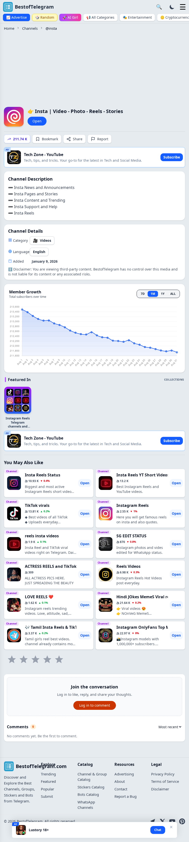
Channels (30, 28)
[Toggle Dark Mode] (172, 6)
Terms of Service (165, 781)
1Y (162, 294)
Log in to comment (94, 705)
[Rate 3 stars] (35, 659)
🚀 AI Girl (70, 17)
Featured (48, 781)
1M (153, 294)
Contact (120, 788)
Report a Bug (125, 796)
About (119, 781)
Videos (42, 240)
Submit (47, 796)
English (39, 251)
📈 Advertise (16, 17)
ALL (173, 294)
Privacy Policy (162, 773)
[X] (162, 821)
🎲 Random (44, 17)
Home (9, 28)
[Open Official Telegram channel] (153, 821)
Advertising (124, 773)
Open (37, 121)
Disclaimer (160, 788)
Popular (47, 788)
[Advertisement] (94, 68)
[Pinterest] (182, 821)
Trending (48, 773)
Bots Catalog (88, 794)
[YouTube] (172, 821)
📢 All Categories (100, 17)
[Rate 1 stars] (12, 659)
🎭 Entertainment (137, 17)
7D (143, 294)
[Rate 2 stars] (24, 659)
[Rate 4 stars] (47, 659)
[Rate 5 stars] (59, 659)
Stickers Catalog (91, 787)
